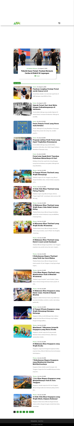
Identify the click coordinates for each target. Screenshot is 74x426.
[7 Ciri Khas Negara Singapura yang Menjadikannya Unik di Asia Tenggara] (23, 383)
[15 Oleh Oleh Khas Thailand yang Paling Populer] (23, 192)
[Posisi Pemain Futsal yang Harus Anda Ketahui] (23, 127)
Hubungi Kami (34, 421)
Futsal (34, 87)
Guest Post (40, 421)
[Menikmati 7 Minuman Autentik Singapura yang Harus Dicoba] (23, 331)
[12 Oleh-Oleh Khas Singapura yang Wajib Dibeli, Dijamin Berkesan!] (23, 400)
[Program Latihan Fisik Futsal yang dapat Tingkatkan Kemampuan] (23, 144)
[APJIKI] (17, 23)
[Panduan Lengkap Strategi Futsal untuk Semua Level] (23, 93)
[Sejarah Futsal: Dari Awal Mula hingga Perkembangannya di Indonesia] (23, 110)
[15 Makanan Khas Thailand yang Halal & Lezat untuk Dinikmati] (23, 243)
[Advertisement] (37, 10)
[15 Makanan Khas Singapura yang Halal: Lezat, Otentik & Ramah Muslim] (23, 295)
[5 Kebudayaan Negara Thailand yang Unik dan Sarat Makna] (23, 260)
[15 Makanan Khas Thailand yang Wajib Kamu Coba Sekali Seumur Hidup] (23, 210)
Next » (31, 412)
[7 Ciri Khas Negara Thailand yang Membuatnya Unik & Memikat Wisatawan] (23, 277)
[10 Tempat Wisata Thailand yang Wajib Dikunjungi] (23, 176)
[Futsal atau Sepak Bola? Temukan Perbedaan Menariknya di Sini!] (23, 160)
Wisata (35, 170)
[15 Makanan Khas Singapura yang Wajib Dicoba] (23, 347)
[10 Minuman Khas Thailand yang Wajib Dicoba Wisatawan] (23, 227)
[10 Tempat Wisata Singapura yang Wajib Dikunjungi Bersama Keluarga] (23, 314)
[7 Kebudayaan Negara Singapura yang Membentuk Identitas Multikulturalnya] (23, 365)
